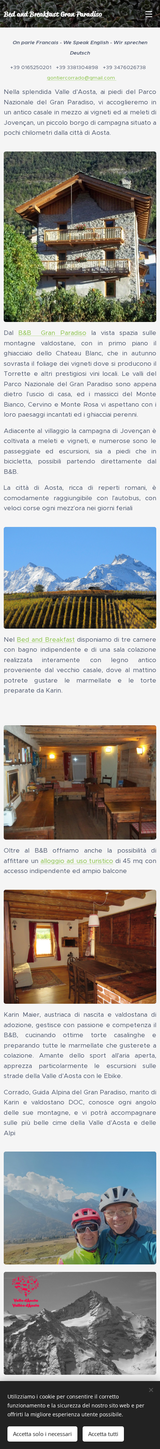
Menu (148, 13)
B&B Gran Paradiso (52, 333)
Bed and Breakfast (46, 639)
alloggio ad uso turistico (77, 861)
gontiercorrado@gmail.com (81, 78)
